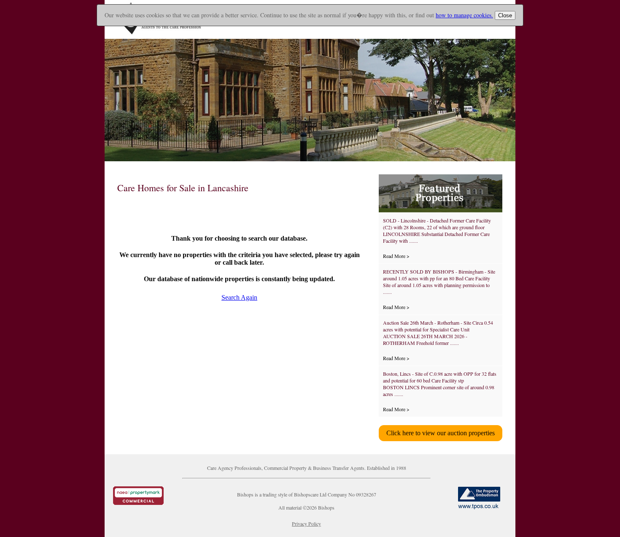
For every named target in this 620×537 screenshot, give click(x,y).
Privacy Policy (306, 523)
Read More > (396, 255)
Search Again (239, 297)
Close (505, 15)
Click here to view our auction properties (440, 433)
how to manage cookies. (464, 15)
